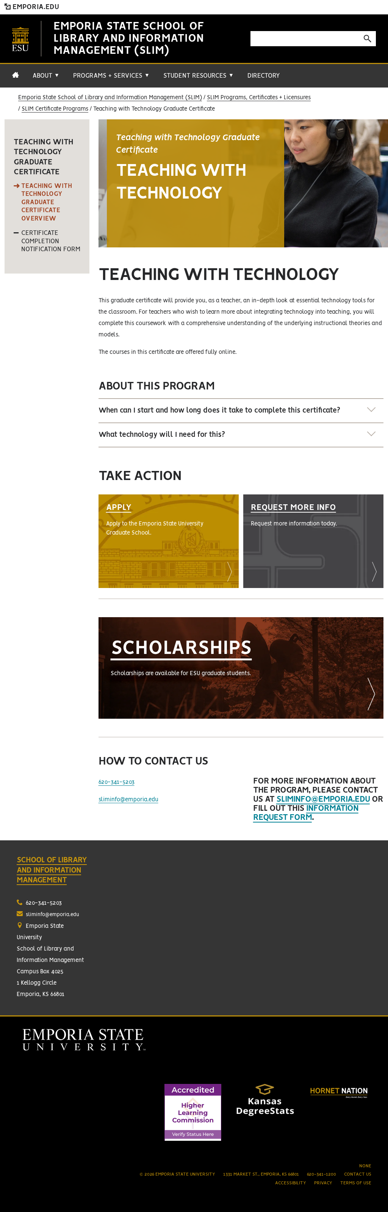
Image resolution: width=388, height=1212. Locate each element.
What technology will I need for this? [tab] (162, 435)
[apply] (169, 541)
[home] (15, 79)
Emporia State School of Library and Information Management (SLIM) (128, 38)
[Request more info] (313, 541)
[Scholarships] (241, 668)
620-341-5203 (117, 782)
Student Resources (198, 76)
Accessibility (290, 1183)
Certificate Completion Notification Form (50, 241)
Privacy (323, 1183)
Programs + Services (111, 76)
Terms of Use (355, 1183)
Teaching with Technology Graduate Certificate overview (46, 202)
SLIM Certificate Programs (55, 109)
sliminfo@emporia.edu (128, 799)
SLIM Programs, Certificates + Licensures (259, 97)
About (46, 76)
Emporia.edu (35, 7)
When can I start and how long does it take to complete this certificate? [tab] (219, 410)
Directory (263, 76)
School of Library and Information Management (52, 870)
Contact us (357, 1174)
